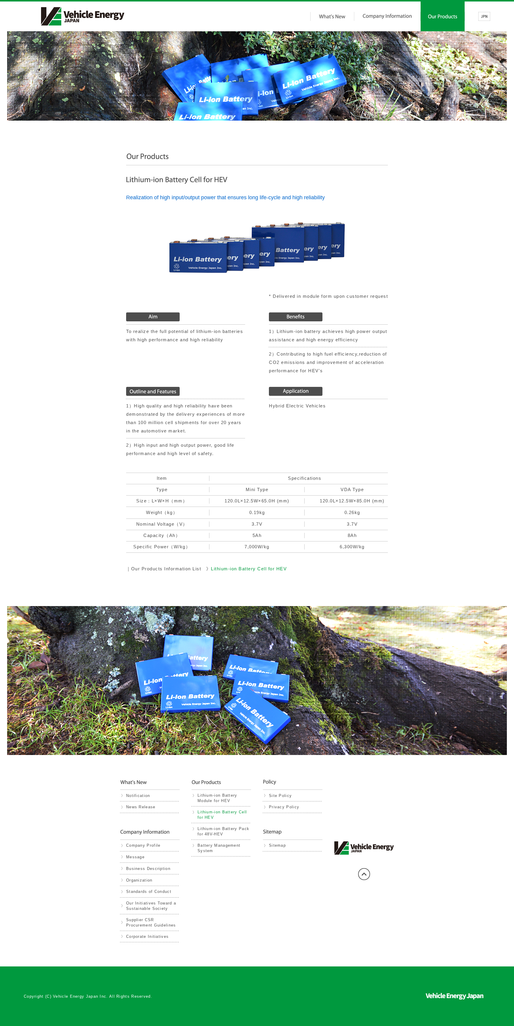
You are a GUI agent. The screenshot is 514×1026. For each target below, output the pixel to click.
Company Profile (143, 845)
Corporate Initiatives (147, 936)
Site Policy (280, 795)
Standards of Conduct (148, 891)
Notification (138, 795)
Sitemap (277, 845)
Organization (139, 880)
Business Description (148, 868)
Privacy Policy (284, 807)
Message (135, 857)
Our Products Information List (166, 568)
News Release (141, 807)
